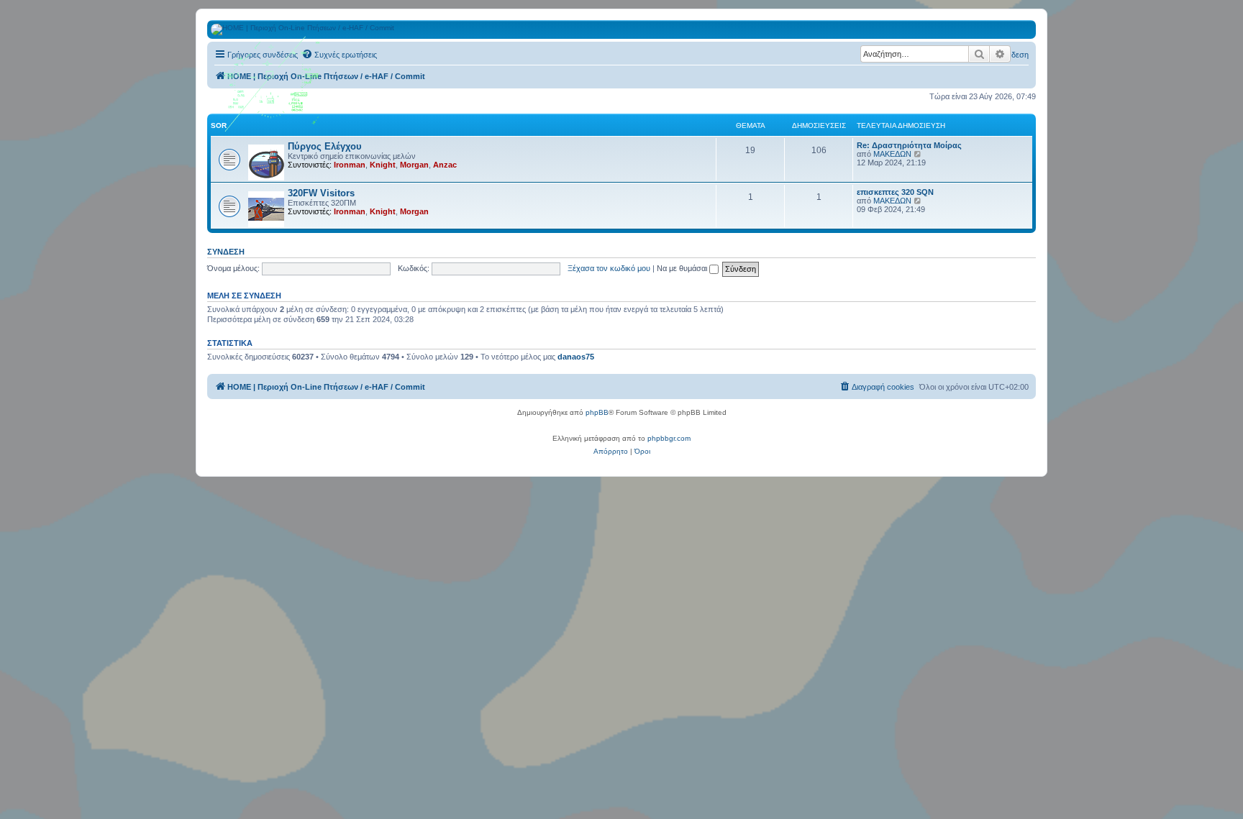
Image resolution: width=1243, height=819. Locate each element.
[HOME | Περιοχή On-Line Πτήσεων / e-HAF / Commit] (272, 89)
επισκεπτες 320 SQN (895, 192)
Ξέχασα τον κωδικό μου (609, 268)
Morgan (414, 164)
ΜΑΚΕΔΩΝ (892, 154)
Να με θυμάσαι (683, 268)
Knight (383, 164)
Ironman (349, 164)
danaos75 (575, 356)
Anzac (445, 164)
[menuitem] (339, 54)
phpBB (597, 412)
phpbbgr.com (669, 438)
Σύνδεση (226, 251)
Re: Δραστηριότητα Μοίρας (909, 145)
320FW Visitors (321, 193)
